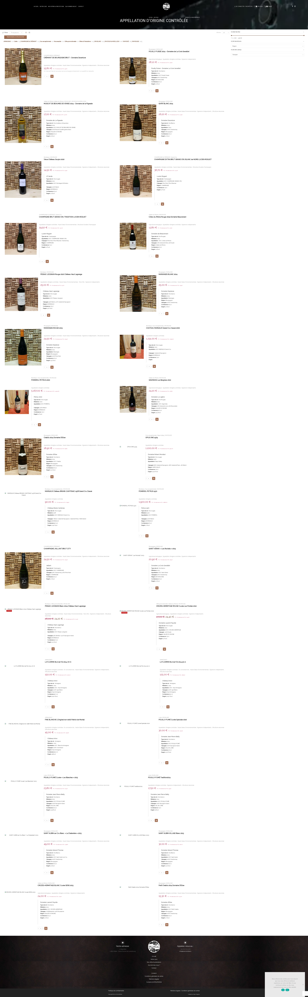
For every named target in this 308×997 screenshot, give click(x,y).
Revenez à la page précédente (192, 17)
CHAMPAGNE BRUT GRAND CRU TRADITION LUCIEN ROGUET (62, 217)
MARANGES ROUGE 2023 (53, 328)
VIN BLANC (159, 49)
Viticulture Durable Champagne (202, 167)
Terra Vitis (81, 282)
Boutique (156, 17)
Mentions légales (154, 979)
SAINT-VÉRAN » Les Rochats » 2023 (162, 549)
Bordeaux (46, 157)
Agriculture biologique (155, 59)
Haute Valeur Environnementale (72, 65)
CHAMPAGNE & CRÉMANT (52, 55)
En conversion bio (69, 669)
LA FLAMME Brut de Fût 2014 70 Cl (58, 662)
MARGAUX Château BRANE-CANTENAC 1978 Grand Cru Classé (68, 491)
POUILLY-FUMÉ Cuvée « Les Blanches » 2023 (61, 777)
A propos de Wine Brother (154, 982)
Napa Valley (160, 435)
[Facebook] (292, 6)
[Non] (303, 984)
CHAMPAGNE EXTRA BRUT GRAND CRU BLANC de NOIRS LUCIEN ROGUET (183, 159)
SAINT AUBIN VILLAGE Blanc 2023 (171, 833)
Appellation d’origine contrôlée (53, 65)
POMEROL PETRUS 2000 (40, 380)
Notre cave (43, 6)
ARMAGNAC (48, 659)
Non (287, 990)
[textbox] (266, 46)
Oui (283, 990)
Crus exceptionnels (158, 326)
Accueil (36, 6)
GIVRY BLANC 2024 (166, 104)
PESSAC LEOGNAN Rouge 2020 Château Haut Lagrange (61, 274)
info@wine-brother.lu (185, 951)
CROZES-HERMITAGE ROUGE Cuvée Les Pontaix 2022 (176, 606)
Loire (160, 717)
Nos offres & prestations (56, 6)
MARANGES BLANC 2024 (168, 274)
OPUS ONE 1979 (151, 437)
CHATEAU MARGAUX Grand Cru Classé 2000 (163, 328)
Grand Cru (174, 157)
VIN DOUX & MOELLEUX (78, 101)
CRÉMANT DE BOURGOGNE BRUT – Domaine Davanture (65, 58)
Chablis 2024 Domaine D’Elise (55, 437)
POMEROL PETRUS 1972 (148, 491)
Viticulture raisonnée (103, 65)
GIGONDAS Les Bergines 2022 (160, 380)
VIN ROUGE (53, 157)
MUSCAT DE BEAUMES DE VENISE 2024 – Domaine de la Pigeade (68, 104)
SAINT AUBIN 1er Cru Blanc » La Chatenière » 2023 (62, 833)
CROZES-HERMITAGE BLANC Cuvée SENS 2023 (55, 885)
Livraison (154, 973)
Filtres (6, 32)
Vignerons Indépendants (89, 65)
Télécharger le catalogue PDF (15, 37)
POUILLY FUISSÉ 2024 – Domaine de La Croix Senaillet (169, 51)
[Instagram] (295, 6)
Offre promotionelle (57, 604)
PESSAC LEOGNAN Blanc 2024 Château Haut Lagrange (65, 606)
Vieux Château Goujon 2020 (54, 159)
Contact (81, 6)
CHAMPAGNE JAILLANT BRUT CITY (57, 549)
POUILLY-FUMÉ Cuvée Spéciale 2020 (173, 720)
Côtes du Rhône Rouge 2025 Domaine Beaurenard (167, 217)
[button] (51, 76)
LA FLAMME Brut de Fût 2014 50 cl (173, 662)
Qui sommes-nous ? (71, 6)
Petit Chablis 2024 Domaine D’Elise (171, 885)
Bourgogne (152, 49)
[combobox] (267, 46)
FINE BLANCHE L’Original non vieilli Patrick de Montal (65, 720)
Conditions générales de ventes (154, 976)
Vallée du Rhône (48, 101)
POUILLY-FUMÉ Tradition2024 (159, 777)
